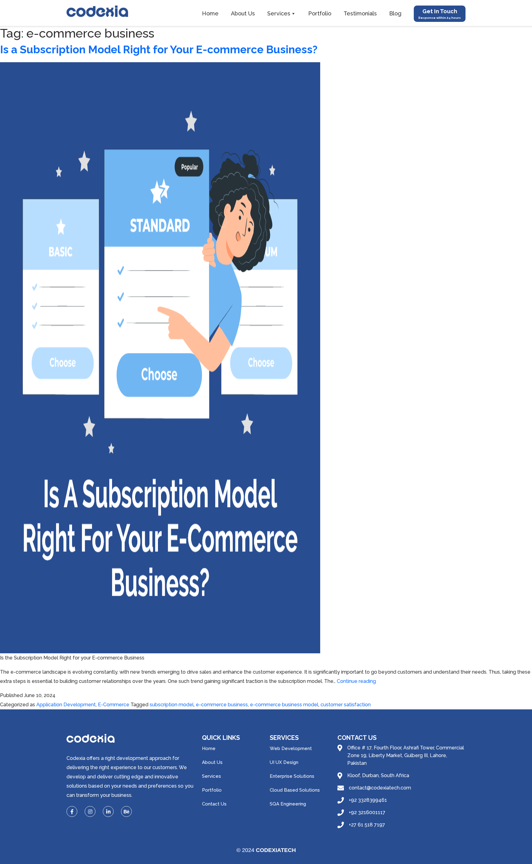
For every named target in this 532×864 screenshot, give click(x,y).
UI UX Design (284, 762)
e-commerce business (222, 705)
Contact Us (214, 804)
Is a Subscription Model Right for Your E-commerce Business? (158, 49)
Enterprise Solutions (292, 776)
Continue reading (356, 681)
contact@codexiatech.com (380, 788)
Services (278, 13)
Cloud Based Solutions (295, 790)
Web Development (291, 748)
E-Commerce (113, 705)
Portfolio (319, 13)
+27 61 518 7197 (367, 825)
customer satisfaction (345, 705)
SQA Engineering (288, 804)
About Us (243, 13)
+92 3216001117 (367, 812)
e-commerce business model (284, 705)
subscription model (172, 705)
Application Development (66, 705)
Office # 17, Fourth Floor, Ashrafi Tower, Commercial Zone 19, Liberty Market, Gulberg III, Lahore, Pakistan (405, 755)
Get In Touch (439, 13)
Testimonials (360, 13)
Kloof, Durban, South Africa (378, 775)
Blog (395, 13)
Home (210, 13)
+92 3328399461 (368, 800)
